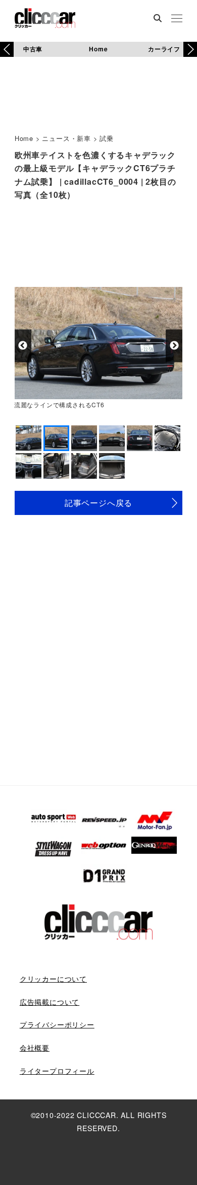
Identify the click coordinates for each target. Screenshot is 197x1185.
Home (98, 48)
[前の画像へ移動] (23, 345)
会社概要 (35, 1048)
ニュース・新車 (66, 138)
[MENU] (176, 19)
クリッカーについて (53, 979)
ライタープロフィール (57, 1071)
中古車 (32, 48)
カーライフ (164, 48)
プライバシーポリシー (57, 1024)
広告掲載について (49, 1002)
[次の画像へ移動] (174, 345)
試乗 (107, 138)
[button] (190, 49)
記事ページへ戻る (98, 502)
